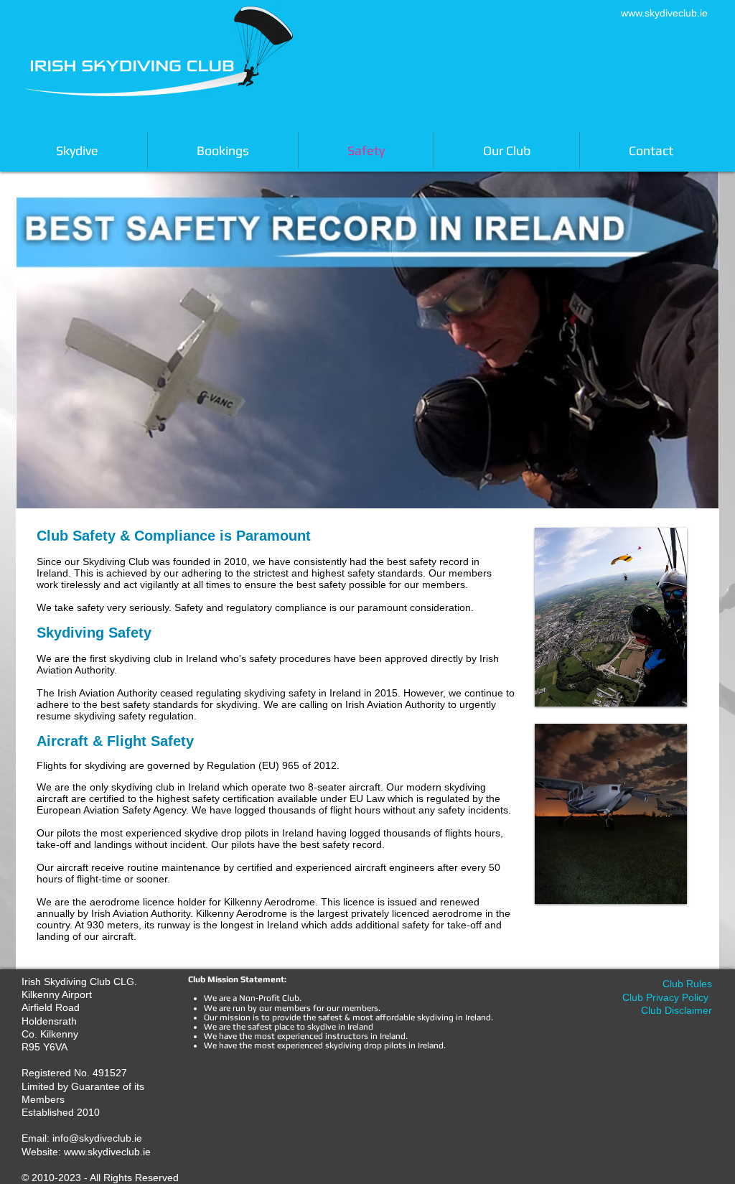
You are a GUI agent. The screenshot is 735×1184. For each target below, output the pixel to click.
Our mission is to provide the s (263, 1017)
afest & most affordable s (371, 1017)
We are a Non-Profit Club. (254, 998)
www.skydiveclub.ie (664, 13)
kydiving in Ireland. (457, 1017)
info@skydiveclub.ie (97, 1138)
